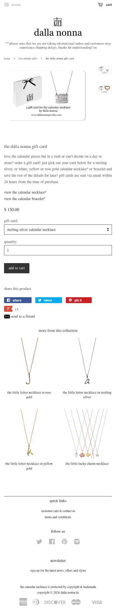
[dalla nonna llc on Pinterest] (64, 542)
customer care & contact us (58, 510)
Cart (108, 4)
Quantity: (11, 241)
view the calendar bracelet (24, 198)
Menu (16, 4)
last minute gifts (28, 58)
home (7, 58)
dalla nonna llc (70, 592)
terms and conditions (58, 517)
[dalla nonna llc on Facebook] (52, 542)
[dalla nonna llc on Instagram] (77, 542)
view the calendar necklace (25, 192)
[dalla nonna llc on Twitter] (39, 542)
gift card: (11, 220)
